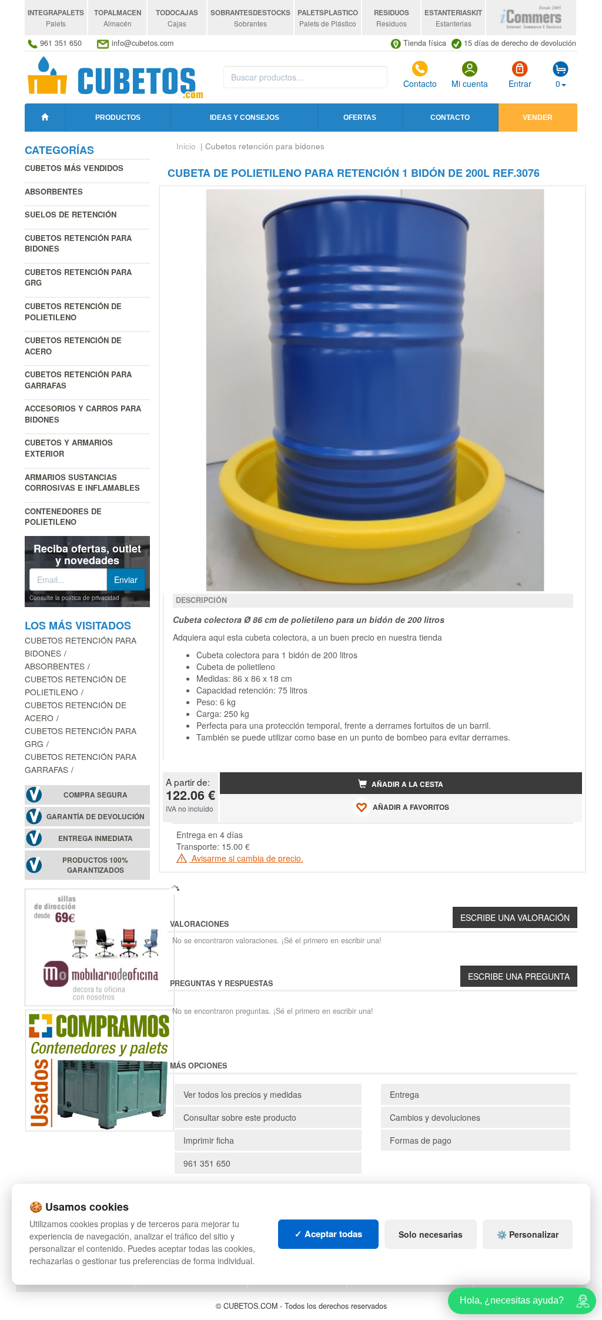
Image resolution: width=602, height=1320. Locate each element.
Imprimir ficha (208, 1140)
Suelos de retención (70, 214)
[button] (562, 199)
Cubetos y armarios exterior (69, 448)
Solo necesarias (431, 1234)
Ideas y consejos (244, 117)
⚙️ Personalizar (527, 1234)
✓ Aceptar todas (328, 1233)
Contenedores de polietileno (63, 516)
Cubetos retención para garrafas (78, 379)
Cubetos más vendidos (74, 167)
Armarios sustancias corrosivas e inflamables (82, 482)
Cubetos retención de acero (73, 345)
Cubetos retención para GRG (78, 277)
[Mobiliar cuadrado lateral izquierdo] (100, 946)
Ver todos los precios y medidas (242, 1094)
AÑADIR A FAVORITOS (410, 807)
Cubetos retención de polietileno (73, 311)
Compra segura (95, 795)
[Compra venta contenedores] (100, 1068)
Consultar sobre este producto (239, 1117)
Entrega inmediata (95, 838)
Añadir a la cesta (406, 784)
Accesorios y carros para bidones (83, 414)
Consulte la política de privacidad (74, 598)
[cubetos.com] (115, 76)
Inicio (186, 146)
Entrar (520, 83)
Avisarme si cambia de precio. (246, 858)
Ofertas (359, 117)
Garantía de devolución (95, 817)
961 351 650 (206, 1163)
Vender (538, 117)
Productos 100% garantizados (95, 865)
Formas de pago (421, 1140)
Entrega (404, 1094)
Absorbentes (54, 191)
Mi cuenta (470, 83)
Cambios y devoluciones (435, 1117)
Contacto (420, 83)
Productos (118, 117)
